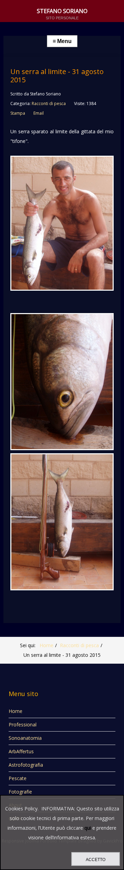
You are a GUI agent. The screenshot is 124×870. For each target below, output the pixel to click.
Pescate (18, 778)
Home (46, 645)
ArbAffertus (21, 751)
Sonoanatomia (25, 738)
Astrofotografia (26, 765)
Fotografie (20, 791)
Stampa (17, 113)
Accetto (95, 859)
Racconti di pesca (49, 103)
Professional (23, 724)
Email (38, 113)
